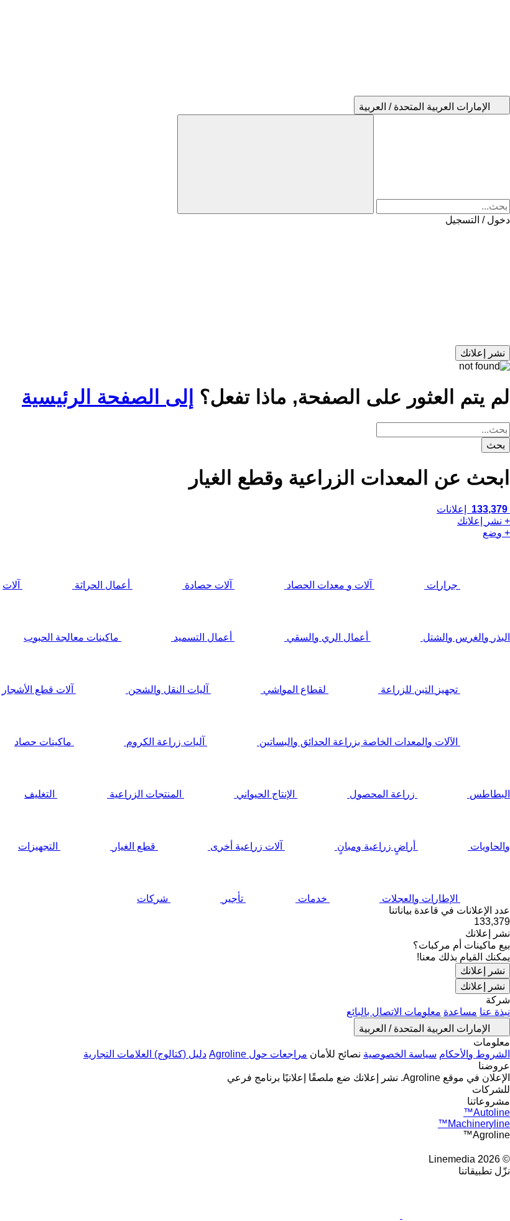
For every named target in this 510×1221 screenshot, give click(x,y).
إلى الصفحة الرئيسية (108, 397)
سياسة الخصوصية (400, 1054)
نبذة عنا (495, 1011)
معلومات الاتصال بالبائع (393, 1011)
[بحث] (275, 164)
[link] (255, 921)
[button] (255, 285)
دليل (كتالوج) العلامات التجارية (144, 1054)
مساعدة (460, 1011)
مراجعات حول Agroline (258, 1054)
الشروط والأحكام (474, 1054)
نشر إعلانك (482, 970)
